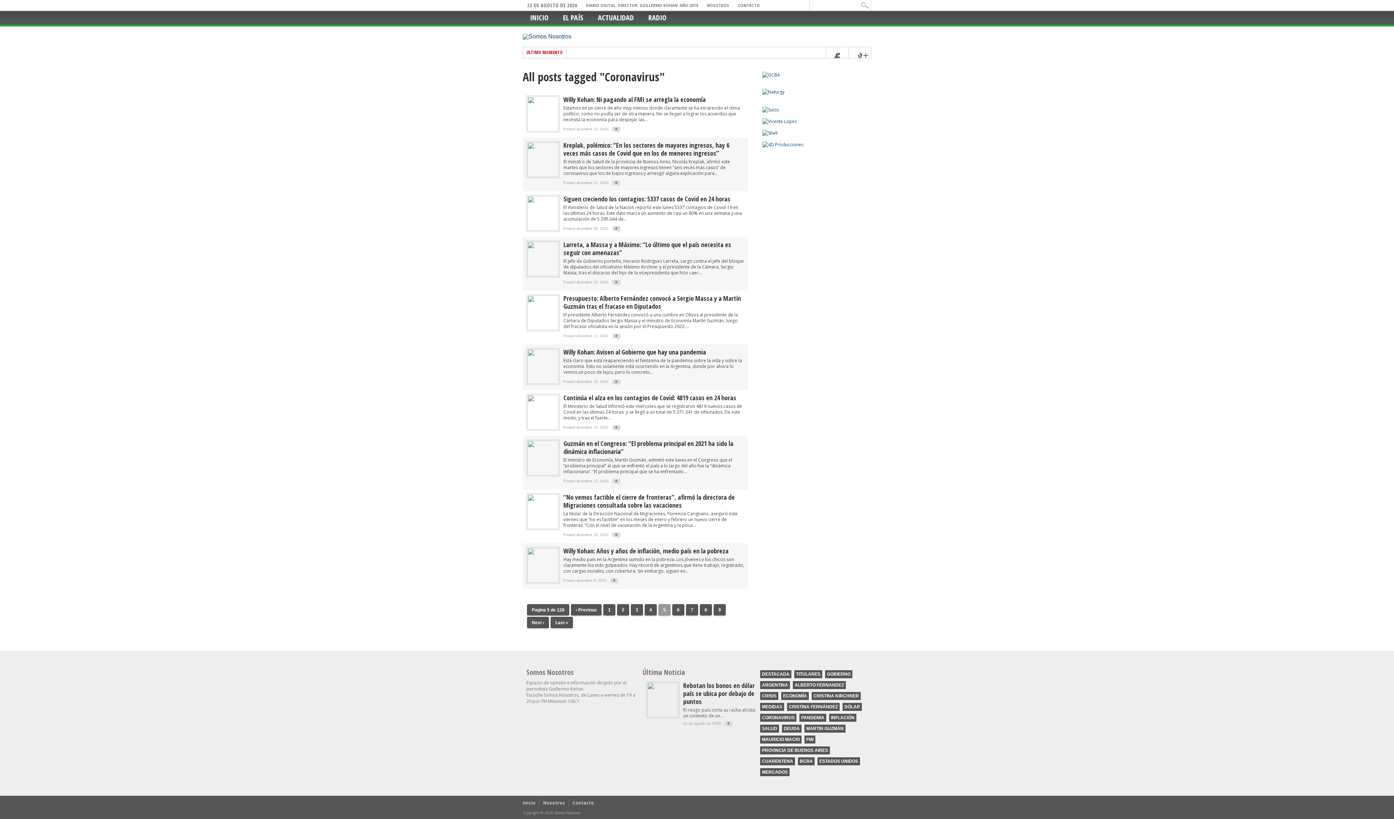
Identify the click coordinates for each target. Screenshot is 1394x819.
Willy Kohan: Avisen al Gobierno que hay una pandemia (634, 352)
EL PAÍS (573, 17)
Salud (769, 728)
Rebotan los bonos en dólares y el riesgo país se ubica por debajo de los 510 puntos (736, 693)
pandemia (812, 717)
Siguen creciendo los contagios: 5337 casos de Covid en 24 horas (646, 199)
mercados (775, 772)
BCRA (806, 761)
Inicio (529, 803)
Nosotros (718, 5)
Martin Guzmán (825, 728)
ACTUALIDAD (616, 17)
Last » (561, 622)
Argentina (775, 685)
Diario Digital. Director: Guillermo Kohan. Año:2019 (642, 5)
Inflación (843, 717)
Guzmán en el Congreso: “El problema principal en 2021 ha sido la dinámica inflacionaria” (648, 447)
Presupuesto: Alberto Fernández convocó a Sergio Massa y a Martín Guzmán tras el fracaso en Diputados (652, 302)
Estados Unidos (838, 761)
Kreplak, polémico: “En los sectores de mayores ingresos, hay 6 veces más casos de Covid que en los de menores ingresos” (646, 149)
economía (795, 696)
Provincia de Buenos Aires (795, 750)
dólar (852, 706)
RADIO (657, 17)
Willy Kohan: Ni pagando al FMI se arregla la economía (634, 99)
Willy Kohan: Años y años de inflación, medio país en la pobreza (646, 551)
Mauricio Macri (781, 739)
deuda (792, 728)
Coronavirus (778, 717)
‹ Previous (586, 610)
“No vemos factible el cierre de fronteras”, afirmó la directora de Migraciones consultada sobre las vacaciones (649, 501)
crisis (769, 696)
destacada (776, 674)
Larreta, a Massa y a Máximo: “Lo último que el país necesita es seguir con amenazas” (647, 249)
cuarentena (777, 761)
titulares (808, 674)
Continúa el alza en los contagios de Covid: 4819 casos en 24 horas (649, 398)
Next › (538, 622)
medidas (772, 706)
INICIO (539, 17)
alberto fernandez (819, 685)
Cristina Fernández (813, 706)
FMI (810, 739)
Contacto (749, 5)
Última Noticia (664, 672)
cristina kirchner (836, 696)
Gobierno (839, 674)
